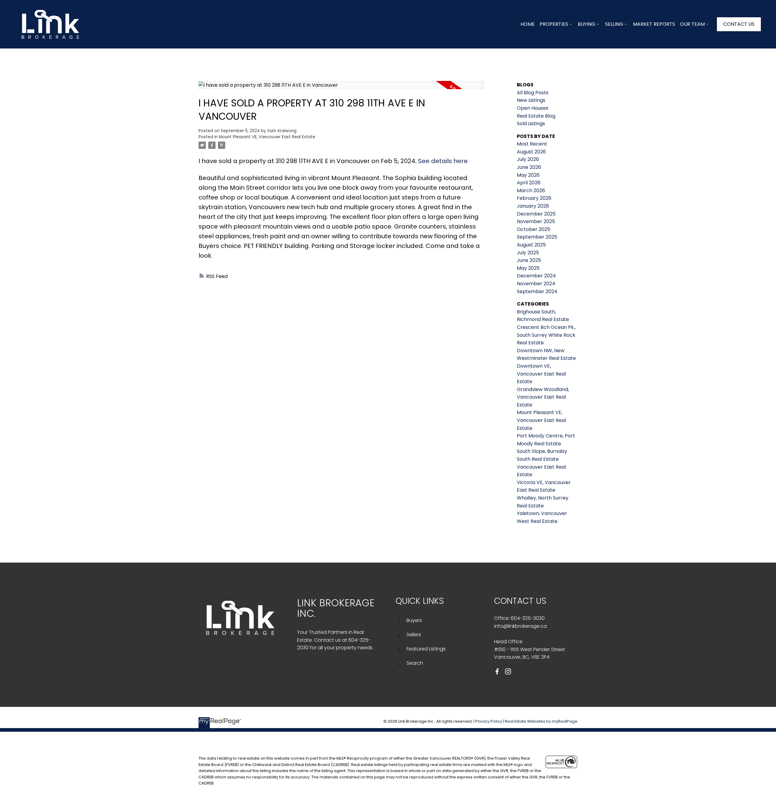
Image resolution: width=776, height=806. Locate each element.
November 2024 (536, 283)
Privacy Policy (488, 721)
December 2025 (536, 213)
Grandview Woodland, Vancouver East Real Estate (543, 397)
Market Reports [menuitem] (654, 24)
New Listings (531, 100)
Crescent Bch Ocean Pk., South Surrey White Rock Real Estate (546, 335)
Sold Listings (531, 123)
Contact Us (738, 24)
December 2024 (536, 275)
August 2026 (531, 151)
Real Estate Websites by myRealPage (541, 721)
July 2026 (528, 159)
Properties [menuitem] (554, 24)
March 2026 (531, 190)
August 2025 (531, 244)
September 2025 (537, 236)
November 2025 (536, 221)
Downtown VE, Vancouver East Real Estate (541, 374)
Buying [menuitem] (586, 24)
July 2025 (528, 252)
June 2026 (529, 167)
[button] (739, 24)
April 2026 (528, 182)
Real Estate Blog (536, 115)
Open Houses (532, 108)
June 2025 (529, 260)
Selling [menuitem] (614, 24)
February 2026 (534, 198)
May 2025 (528, 268)
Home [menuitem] (527, 24)
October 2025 (533, 229)
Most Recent (532, 143)
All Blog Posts (532, 92)
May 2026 (528, 175)
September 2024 (537, 291)
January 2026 (533, 205)
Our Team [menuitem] (692, 24)
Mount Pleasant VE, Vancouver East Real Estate (267, 137)
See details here (443, 161)
